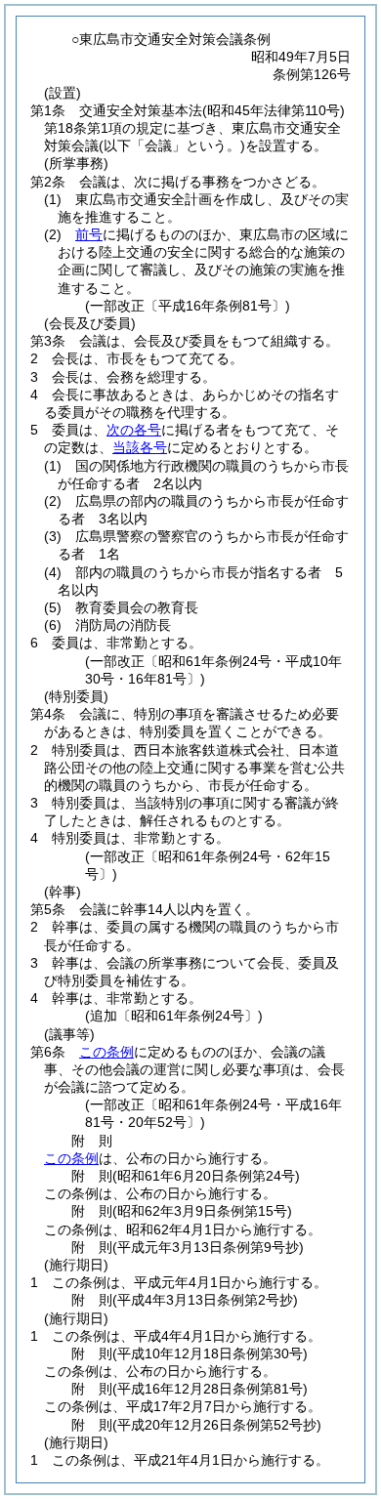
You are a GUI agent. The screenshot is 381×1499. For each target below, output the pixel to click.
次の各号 (133, 429)
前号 (89, 234)
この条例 (106, 1052)
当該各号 (139, 447)
